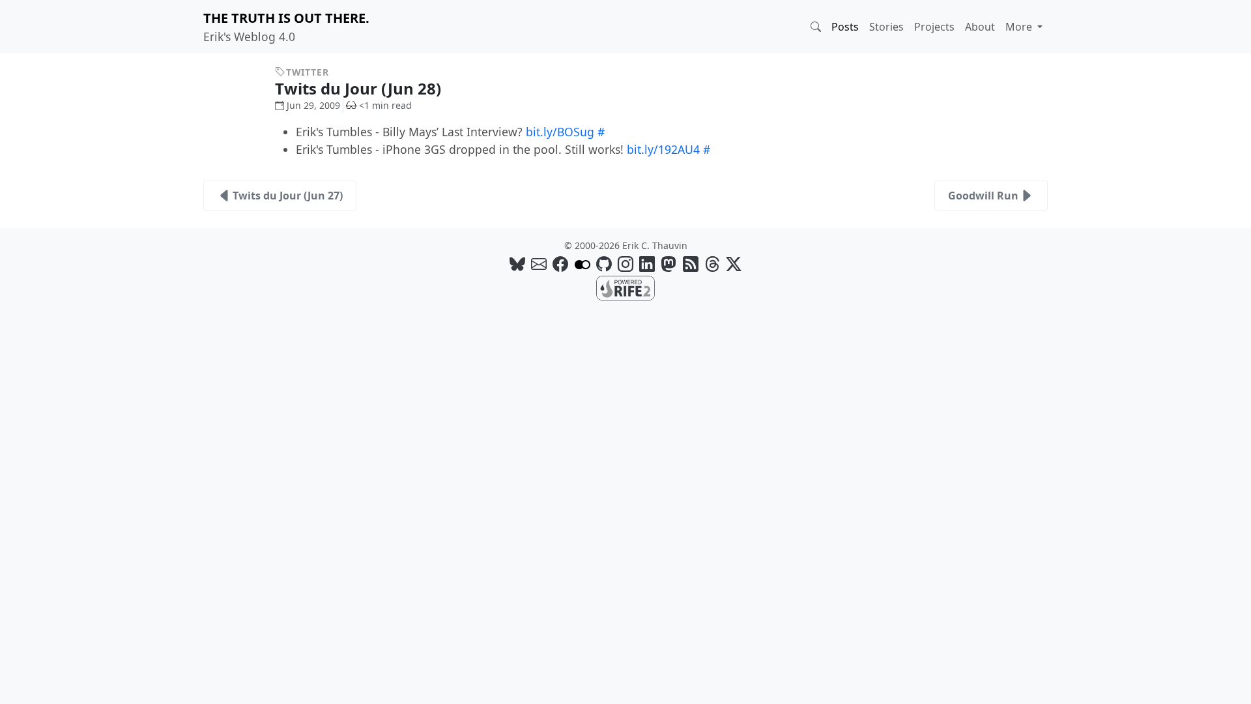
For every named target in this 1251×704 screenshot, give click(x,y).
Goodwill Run (983, 195)
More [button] (1020, 27)
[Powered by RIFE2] (625, 287)
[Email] (539, 263)
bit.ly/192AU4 (663, 149)
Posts (845, 27)
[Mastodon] (668, 263)
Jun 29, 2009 (313, 105)
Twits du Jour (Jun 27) (288, 195)
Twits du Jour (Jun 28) (360, 88)
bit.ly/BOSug (560, 131)
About (980, 27)
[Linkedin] (647, 263)
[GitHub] (604, 263)
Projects (934, 27)
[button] (815, 27)
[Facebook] (560, 263)
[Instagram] (625, 263)
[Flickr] (582, 263)
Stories (886, 27)
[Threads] (712, 263)
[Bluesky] (517, 263)
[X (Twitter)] (733, 263)
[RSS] (690, 263)
